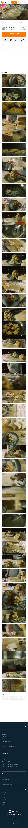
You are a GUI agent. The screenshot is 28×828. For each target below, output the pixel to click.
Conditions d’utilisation (7, 825)
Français (4, 804)
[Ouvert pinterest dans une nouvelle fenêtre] (13, 817)
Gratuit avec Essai (14, 34)
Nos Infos (4, 784)
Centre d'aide (5, 779)
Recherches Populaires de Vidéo (9, 771)
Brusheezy (4, 728)
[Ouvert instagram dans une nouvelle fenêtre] (9, 817)
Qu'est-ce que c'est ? (16, 45)
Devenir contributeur (7, 787)
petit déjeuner (13, 697)
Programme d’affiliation (7, 762)
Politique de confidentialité (18, 825)
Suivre (23, 29)
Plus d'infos (5, 47)
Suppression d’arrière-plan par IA (9, 747)
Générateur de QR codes (7, 750)
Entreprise (4, 736)
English (4, 795)
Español (4, 797)
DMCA (3, 760)
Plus (3, 807)
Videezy (4, 733)
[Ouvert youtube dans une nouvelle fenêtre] (20, 817)
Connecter (21, 2)
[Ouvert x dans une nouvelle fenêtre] (17, 817)
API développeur (6, 741)
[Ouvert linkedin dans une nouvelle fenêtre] (11, 817)
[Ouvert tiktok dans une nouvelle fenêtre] (15, 817)
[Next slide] (22, 697)
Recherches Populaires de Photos (9, 769)
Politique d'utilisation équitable (13, 826)
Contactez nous (5, 782)
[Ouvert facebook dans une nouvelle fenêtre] (7, 817)
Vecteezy (4, 731)
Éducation (4, 738)
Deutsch (4, 802)
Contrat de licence (6, 758)
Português (4, 800)
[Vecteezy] (2, 2)
